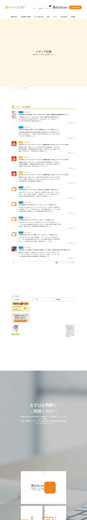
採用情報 (40, 8)
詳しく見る (50, 487)
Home (13, 87)
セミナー (55, 16)
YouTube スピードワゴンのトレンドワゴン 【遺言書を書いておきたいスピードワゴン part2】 (44, 159)
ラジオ (36, 299)
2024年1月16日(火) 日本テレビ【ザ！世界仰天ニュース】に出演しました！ (39, 129)
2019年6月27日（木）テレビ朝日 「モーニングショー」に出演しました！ (38, 234)
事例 (48, 16)
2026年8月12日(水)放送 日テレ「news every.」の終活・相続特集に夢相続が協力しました (44, 114)
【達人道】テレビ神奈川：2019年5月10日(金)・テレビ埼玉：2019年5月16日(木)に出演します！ (45, 250)
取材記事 (58, 299)
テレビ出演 (16, 299)
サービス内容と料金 (38, 16)
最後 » (72, 262)
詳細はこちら (71, 123)
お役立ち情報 (64, 16)
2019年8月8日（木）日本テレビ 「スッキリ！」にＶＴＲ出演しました (38, 204)
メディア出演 (18, 87)
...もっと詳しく (68, 338)
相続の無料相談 (75, 7)
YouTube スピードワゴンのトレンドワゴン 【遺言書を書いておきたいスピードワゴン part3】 (44, 144)
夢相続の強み (14, 16)
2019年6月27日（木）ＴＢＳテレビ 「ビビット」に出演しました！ (37, 219)
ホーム (34, 8)
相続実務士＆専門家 (26, 16)
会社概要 (73, 16)
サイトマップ (48, 8)
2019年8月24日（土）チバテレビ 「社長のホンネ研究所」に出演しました (38, 189)
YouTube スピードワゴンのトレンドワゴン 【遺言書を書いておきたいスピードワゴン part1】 (44, 174)
